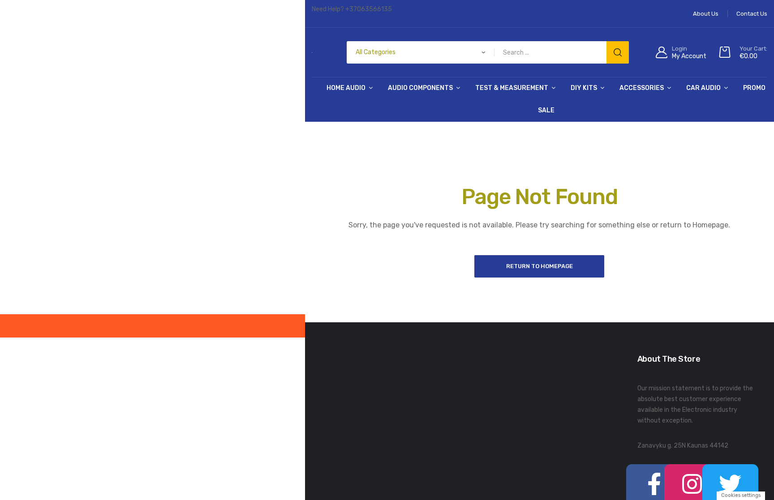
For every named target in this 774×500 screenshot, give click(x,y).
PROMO (754, 88)
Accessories (641, 88)
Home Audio (346, 88)
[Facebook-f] (647, 474)
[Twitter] (697, 474)
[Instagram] (672, 474)
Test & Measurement (511, 88)
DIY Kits (584, 88)
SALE (546, 110)
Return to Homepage (539, 266)
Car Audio (703, 88)
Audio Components (420, 88)
